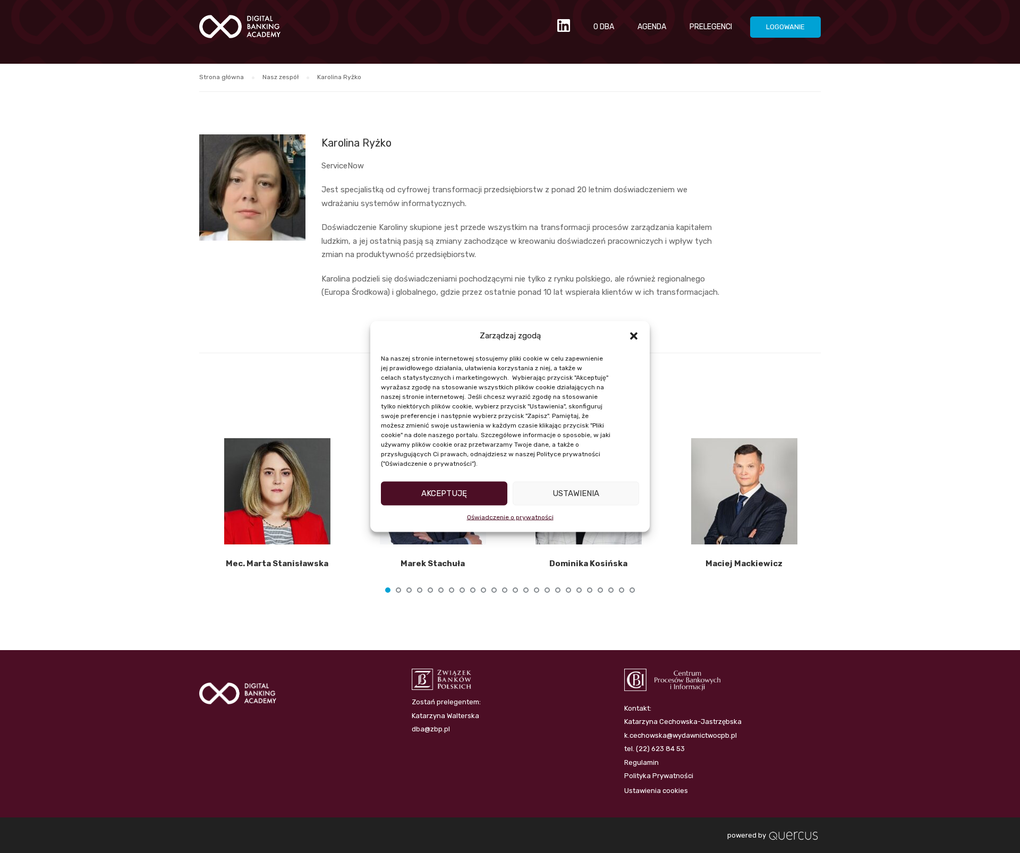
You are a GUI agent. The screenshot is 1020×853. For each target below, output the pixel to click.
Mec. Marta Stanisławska (277, 563)
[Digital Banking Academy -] (239, 32)
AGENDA (652, 26)
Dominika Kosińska (588, 563)
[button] (633, 335)
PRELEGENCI (711, 26)
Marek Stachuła (433, 563)
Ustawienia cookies (656, 791)
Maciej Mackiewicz (744, 563)
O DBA (603, 26)
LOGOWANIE (785, 27)
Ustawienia (575, 493)
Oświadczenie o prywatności (510, 517)
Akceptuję (444, 493)
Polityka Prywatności (658, 776)
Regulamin (641, 762)
